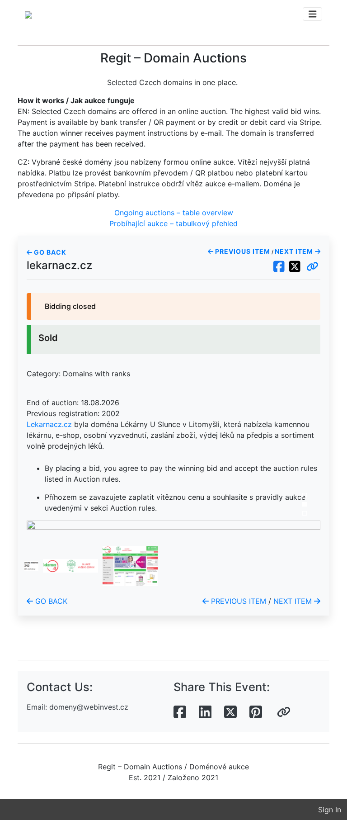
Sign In (329, 809)
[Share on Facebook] (180, 712)
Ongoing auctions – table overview (173, 212)
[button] (312, 267)
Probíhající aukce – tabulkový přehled (173, 223)
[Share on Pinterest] (255, 712)
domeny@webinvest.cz (88, 706)
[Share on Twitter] (230, 712)
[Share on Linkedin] (205, 712)
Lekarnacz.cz (49, 424)
